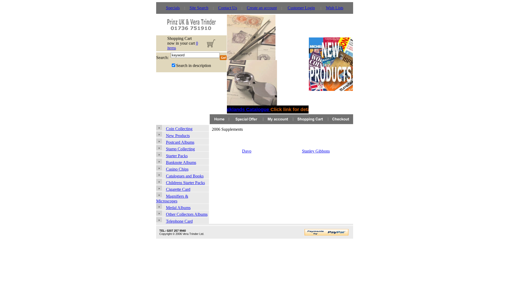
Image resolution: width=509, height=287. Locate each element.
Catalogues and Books (185, 176)
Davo (246, 151)
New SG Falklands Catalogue (235, 109)
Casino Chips (177, 169)
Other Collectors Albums (187, 214)
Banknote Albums (181, 162)
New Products (178, 135)
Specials (173, 8)
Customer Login (301, 8)
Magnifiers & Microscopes (172, 198)
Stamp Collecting (180, 149)
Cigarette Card (178, 189)
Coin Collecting (179, 128)
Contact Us (227, 8)
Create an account (262, 8)
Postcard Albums (180, 142)
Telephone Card (179, 221)
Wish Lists (334, 8)
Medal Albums (178, 207)
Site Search (199, 8)
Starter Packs (177, 156)
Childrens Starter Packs (185, 182)
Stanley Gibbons (316, 151)
